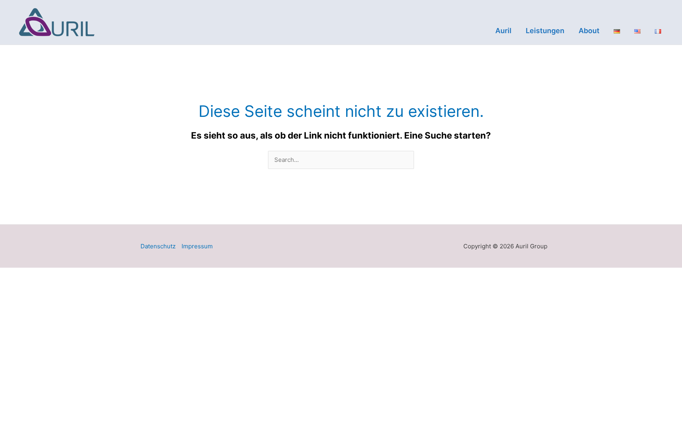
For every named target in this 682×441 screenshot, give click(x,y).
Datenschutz (158, 246)
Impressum (197, 246)
